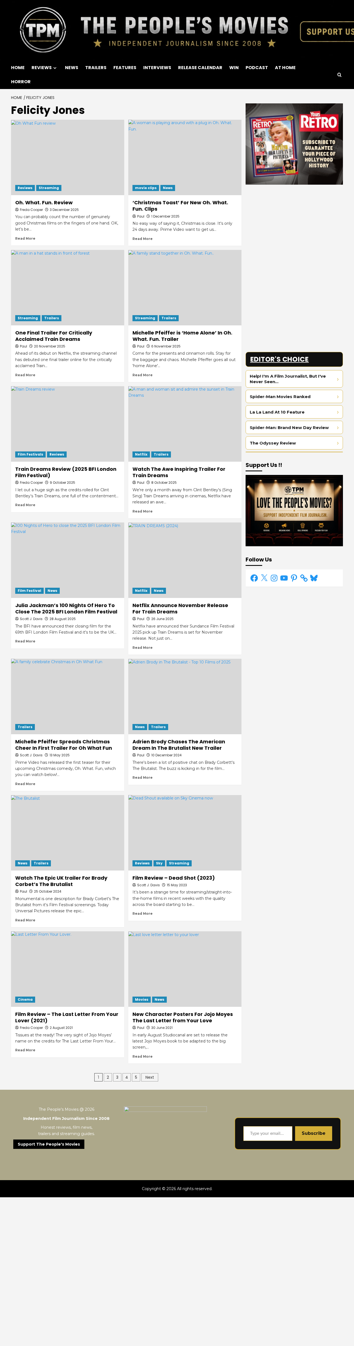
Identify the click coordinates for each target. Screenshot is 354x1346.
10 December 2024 (166, 755)
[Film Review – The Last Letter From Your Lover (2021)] (67, 969)
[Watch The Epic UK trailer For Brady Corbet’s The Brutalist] (67, 833)
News (168, 187)
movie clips (146, 187)
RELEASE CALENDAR (200, 67)
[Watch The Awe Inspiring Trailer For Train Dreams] (184, 424)
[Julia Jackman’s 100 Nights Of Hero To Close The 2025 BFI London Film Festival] (67, 560)
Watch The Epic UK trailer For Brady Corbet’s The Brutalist (61, 881)
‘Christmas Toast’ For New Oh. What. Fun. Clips (180, 205)
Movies (141, 999)
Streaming (49, 187)
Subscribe (314, 1133)
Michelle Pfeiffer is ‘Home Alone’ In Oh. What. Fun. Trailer (182, 336)
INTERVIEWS (157, 67)
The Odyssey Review (273, 443)
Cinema (25, 999)
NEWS (71, 67)
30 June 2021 (162, 1027)
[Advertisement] (294, 227)
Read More (25, 238)
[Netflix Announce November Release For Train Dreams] (184, 560)
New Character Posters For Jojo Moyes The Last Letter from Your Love (182, 1017)
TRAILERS (95, 67)
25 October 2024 (47, 891)
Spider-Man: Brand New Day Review (289, 427)
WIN (234, 67)
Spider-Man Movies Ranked (280, 396)
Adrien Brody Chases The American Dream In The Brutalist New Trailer (178, 744)
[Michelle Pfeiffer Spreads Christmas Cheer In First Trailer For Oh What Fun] (67, 696)
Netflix (141, 454)
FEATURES (124, 67)
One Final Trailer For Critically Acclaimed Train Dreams (53, 336)
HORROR (21, 82)
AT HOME (285, 67)
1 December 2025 (165, 216)
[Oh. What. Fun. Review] (67, 157)
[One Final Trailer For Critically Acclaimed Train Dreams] (67, 287)
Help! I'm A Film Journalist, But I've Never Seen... (288, 379)
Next (149, 1077)
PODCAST (257, 67)
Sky (159, 863)
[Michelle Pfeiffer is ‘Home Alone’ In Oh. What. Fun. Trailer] (184, 287)
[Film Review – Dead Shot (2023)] (184, 833)
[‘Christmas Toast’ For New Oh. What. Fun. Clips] (184, 157)
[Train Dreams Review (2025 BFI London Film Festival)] (67, 424)
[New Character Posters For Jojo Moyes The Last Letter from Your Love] (184, 969)
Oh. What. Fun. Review (44, 202)
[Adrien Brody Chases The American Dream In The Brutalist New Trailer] (184, 696)
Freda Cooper (31, 209)
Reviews (25, 187)
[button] (339, 75)
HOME (18, 67)
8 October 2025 (164, 482)
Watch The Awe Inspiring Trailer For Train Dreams (178, 472)
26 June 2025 (162, 618)
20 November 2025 (49, 346)
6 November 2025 (166, 346)
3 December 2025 (64, 209)
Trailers (51, 318)
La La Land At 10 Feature (277, 412)
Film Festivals (30, 454)
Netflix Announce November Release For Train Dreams (180, 608)
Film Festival (29, 590)
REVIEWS (42, 67)
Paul (140, 216)
